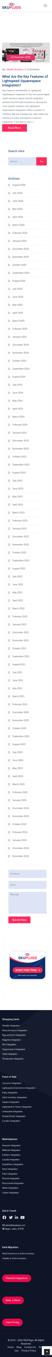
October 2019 (19, 824)
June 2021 (17, 680)
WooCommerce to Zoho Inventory (18, 1253)
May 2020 (17, 768)
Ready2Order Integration (13, 1116)
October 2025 (19, 265)
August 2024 (18, 377)
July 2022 (17, 576)
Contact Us (30, 1347)
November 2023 (20, 448)
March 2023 (18, 512)
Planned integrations (17, 1278)
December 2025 (20, 249)
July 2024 (17, 385)
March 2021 (18, 696)
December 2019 (20, 808)
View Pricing (12, 1322)
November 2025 (20, 257)
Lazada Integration (10, 1159)
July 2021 (17, 672)
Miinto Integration (10, 1188)
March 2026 (18, 225)
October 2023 (19, 456)
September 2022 (20, 560)
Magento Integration (11, 1040)
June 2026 (17, 201)
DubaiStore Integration (12, 1164)
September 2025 (20, 273)
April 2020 (17, 776)
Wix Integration (9, 1044)
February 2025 (19, 329)
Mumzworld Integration (13, 1183)
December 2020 (20, 712)
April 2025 (17, 313)
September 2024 (20, 369)
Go (41, 161)
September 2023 (20, 464)
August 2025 (18, 281)
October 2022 (19, 552)
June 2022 (17, 584)
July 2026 (17, 193)
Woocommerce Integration (14, 1030)
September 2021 (20, 656)
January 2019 (19, 840)
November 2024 (20, 353)
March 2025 (18, 321)
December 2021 (20, 632)
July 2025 (17, 289)
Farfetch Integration (11, 1155)
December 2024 (20, 345)
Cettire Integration (10, 1192)
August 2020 (18, 744)
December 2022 (20, 536)
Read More (14, 127)
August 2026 (18, 185)
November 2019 (20, 816)
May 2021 (17, 688)
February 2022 (19, 616)
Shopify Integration (11, 1025)
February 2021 (19, 704)
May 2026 (17, 209)
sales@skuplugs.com (15, 1225)
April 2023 (17, 504)
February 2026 (19, 233)
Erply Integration (9, 1092)
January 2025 (19, 337)
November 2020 (20, 720)
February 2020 (19, 792)
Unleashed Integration (12, 1111)
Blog (19, 1347)
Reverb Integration (10, 1178)
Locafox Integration (11, 1121)
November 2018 (20, 856)
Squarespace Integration (13, 1049)
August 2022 (18, 568)
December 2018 (20, 848)
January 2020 (19, 800)
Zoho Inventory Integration (14, 1097)
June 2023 (17, 488)
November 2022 (20, 544)
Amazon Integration (11, 1145)
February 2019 (19, 832)
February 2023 (19, 520)
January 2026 (19, 241)
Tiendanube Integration (12, 1058)
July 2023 (17, 480)
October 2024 (19, 361)
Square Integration (10, 1102)
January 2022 (19, 624)
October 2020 (19, 728)
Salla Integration (9, 1054)
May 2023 (17, 496)
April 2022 (17, 600)
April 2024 (17, 408)
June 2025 (17, 297)
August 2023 (18, 472)
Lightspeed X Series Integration (16, 1107)
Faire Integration (9, 1174)
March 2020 (18, 784)
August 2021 (18, 664)
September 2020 (20, 736)
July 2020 (17, 752)
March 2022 (18, 608)
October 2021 (19, 648)
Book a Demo (13, 1300)
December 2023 (20, 440)
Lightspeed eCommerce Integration (18, 1088)
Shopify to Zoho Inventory (14, 1258)
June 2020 (17, 760)
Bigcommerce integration (14, 1035)
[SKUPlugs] (11, 5)
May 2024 (17, 401)
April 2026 (17, 217)
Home (11, 1347)
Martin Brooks (15, 69)
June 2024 (17, 393)
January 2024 (19, 432)
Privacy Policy (29, 1350)
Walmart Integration (11, 1150)
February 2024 (19, 424)
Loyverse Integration (11, 1083)
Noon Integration (10, 1169)
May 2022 (17, 592)
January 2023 (19, 528)
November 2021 (20, 640)
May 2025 (17, 305)
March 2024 (18, 416)
